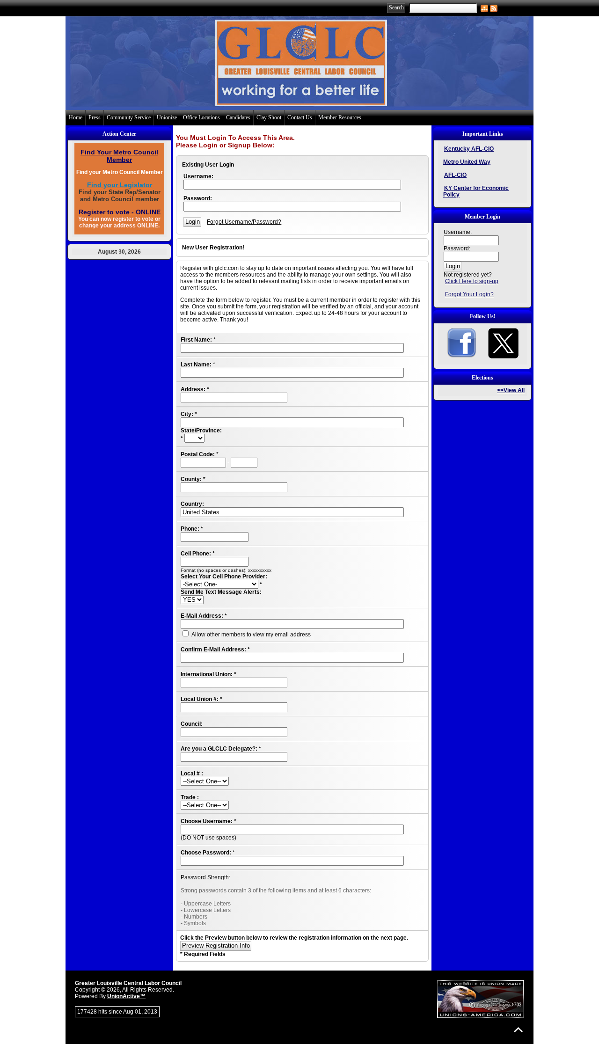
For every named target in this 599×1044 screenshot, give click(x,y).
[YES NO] (192, 600)
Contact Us (299, 117)
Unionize (167, 117)
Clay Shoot (268, 117)
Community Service (129, 117)
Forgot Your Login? (469, 294)
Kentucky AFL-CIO (469, 149)
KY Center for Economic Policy (476, 191)
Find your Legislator (119, 185)
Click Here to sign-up (471, 281)
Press (94, 117)
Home (75, 117)
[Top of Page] (518, 1029)
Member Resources (339, 117)
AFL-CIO (455, 175)
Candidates (238, 117)
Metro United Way (466, 162)
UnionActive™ (126, 996)
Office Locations (201, 117)
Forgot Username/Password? (244, 222)
